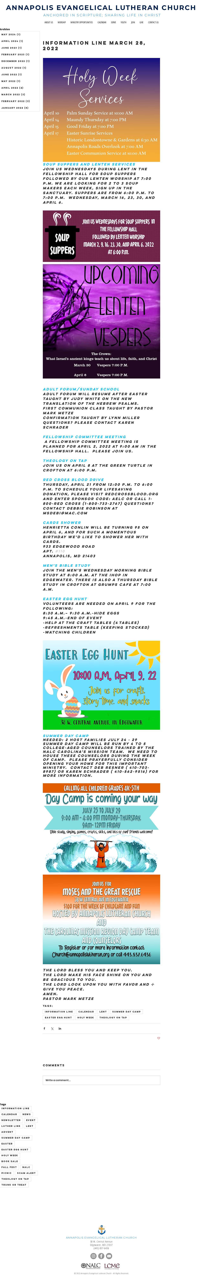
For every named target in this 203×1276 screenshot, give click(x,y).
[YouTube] (109, 1256)
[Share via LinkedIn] (59, 1028)
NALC (26, 1167)
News (27, 1114)
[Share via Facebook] (44, 1028)
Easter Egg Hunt (58, 1017)
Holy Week (85, 1017)
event (31, 1120)
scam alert (26, 1173)
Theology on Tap (113, 1017)
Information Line (59, 1011)
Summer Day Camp (126, 1011)
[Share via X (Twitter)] (52, 1028)
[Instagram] (93, 1256)
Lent (103, 1011)
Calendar (86, 1011)
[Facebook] (101, 1256)
